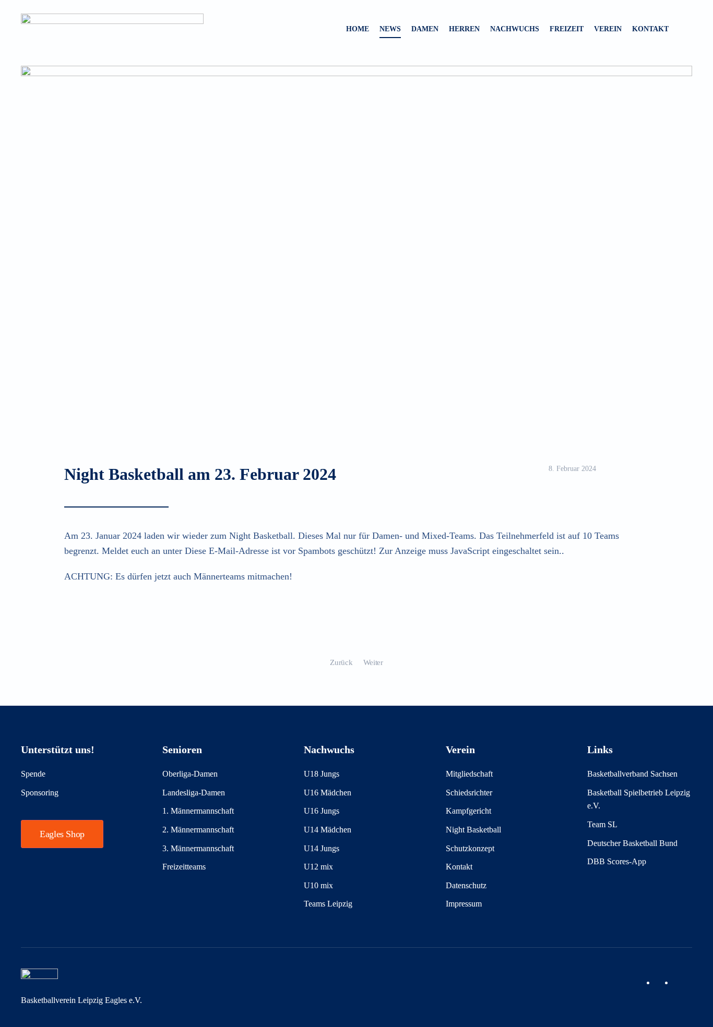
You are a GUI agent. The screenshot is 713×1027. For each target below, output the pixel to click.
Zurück (341, 662)
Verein (608, 29)
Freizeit (567, 29)
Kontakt (650, 29)
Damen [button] (424, 29)
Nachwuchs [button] (514, 29)
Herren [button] (464, 29)
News (390, 29)
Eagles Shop (62, 834)
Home (357, 29)
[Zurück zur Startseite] (112, 29)
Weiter (373, 662)
